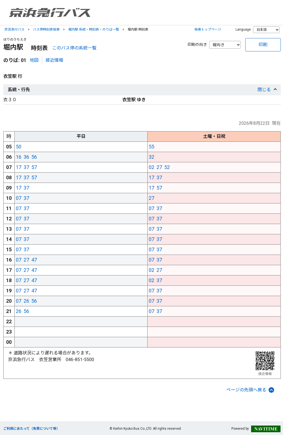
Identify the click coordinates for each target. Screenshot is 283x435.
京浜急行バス (14, 29)
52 (167, 167)
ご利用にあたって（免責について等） (31, 429)
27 (159, 167)
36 (26, 157)
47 (34, 260)
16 (18, 157)
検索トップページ (207, 29)
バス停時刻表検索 (46, 29)
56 (34, 157)
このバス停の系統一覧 (74, 48)
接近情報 (54, 60)
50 (18, 147)
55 (151, 147)
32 (151, 157)
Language (243, 29)
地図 (34, 60)
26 (26, 301)
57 (34, 167)
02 (151, 167)
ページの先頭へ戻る (246, 389)
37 (26, 167)
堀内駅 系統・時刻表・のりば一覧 (93, 29)
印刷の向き (197, 44)
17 (18, 167)
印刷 (263, 44)
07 (18, 198)
